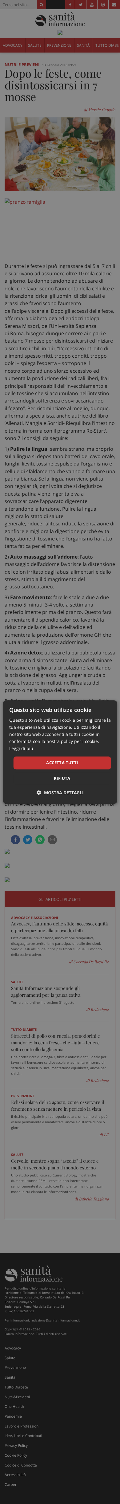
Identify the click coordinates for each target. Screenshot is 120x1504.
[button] (60, 792)
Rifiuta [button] (62, 778)
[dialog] (60, 752)
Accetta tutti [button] (62, 763)
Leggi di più (21, 749)
